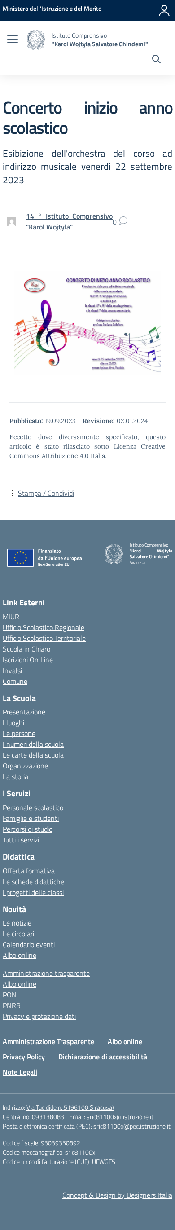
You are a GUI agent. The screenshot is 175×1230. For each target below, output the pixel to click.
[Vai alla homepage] (36, 40)
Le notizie (17, 922)
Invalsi (12, 670)
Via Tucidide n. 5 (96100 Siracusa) (70, 1107)
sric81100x (80, 1152)
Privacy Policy (24, 1056)
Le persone (19, 733)
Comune (15, 681)
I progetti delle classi (33, 892)
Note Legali (20, 1072)
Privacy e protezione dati (39, 1016)
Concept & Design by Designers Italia (117, 1195)
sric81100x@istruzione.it (120, 1116)
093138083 (48, 1116)
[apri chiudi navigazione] (12, 40)
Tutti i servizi (21, 839)
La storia (15, 776)
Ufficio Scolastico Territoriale (44, 638)
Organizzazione (25, 765)
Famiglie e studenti (31, 818)
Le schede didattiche (33, 881)
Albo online (19, 955)
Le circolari (18, 933)
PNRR (12, 1005)
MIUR (11, 616)
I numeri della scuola (33, 744)
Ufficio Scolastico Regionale (43, 627)
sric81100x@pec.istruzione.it (132, 1126)
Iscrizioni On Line (28, 659)
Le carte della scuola (33, 754)
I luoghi (13, 722)
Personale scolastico (33, 807)
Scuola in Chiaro (26, 649)
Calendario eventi (29, 944)
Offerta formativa (29, 870)
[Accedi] (164, 10)
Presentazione (24, 711)
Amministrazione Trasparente (48, 1041)
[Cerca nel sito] (156, 60)
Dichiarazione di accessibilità (102, 1056)
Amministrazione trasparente (46, 973)
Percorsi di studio (27, 829)
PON (10, 994)
